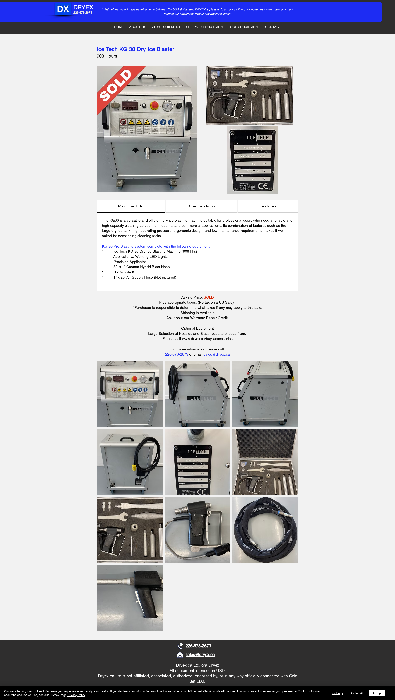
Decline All (356, 693)
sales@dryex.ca (216, 354)
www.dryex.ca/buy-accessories (207, 338)
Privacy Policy (76, 695)
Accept (377, 693)
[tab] (131, 206)
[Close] (390, 693)
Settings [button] (337, 693)
